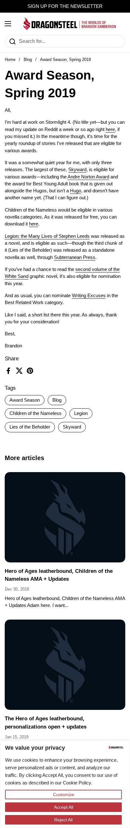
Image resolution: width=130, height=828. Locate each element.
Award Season (24, 400)
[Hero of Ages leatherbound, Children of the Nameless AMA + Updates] (65, 517)
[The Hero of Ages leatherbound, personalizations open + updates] (65, 665)
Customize (63, 794)
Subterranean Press (74, 257)
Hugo (75, 190)
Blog (28, 59)
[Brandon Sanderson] (70, 23)
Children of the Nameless (35, 413)
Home (10, 59)
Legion (81, 413)
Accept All (63, 807)
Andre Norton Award (88, 176)
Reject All (63, 819)
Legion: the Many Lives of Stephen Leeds (47, 236)
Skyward (72, 426)
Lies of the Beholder (29, 426)
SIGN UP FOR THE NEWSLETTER (65, 6)
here (110, 129)
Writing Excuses (89, 295)
